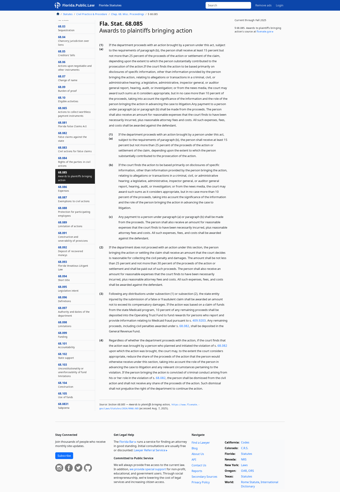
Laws (244, 465)
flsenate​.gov (264, 31)
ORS (251, 471)
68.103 (72, 370)
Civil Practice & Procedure (91, 14)
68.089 (70, 224)
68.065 (74, 111)
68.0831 (63, 405)
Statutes (68, 14)
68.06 (75, 65)
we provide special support (148, 469)
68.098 (64, 324)
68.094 (64, 278)
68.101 (66, 345)
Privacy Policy (201, 482)
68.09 (67, 88)
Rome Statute (250, 482)
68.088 (74, 211)
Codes (245, 442)
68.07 (67, 78)
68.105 (65, 395)
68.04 (73, 40)
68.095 (68, 288)
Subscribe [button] (64, 456)
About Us (198, 454)
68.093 (73, 265)
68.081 (72, 124)
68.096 (64, 299)
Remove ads (263, 5)
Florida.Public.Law (78, 5)
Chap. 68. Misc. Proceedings (127, 14)
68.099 (62, 334)
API (194, 460)
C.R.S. (244, 448)
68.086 (63, 188)
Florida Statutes (110, 5)
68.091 (73, 236)
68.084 (74, 161)
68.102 (66, 355)
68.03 (66, 28)
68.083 (75, 149)
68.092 (70, 251)
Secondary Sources (204, 477)
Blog (195, 448)
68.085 (75, 176)
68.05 (66, 53)
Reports (197, 471)
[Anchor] (178, 125)
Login (279, 5)
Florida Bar (126, 442)
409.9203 (199, 320)
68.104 (65, 384)
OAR (244, 471)
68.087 (74, 199)
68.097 (74, 311)
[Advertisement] (258, 94)
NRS (243, 459)
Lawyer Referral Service (149, 450)
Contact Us (199, 465)
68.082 (184, 326)
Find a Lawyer (201, 443)
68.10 (68, 99)
